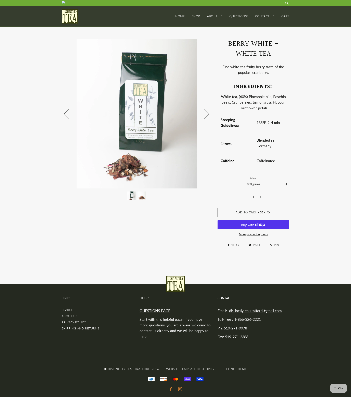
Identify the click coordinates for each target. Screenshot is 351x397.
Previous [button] (69, 114)
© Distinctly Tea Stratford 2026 (131, 369)
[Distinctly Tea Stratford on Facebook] (171, 389)
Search (68, 310)
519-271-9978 (235, 328)
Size (253, 177)
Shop (196, 16)
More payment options (253, 234)
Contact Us (264, 16)
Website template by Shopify (190, 369)
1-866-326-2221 (247, 319)
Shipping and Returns (80, 328)
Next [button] (204, 114)
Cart (285, 16)
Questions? (238, 16)
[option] (136, 113)
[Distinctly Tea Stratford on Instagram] (180, 389)
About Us (214, 16)
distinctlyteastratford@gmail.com (255, 311)
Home (180, 16)
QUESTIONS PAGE (155, 311)
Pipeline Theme (234, 369)
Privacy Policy (74, 322)
